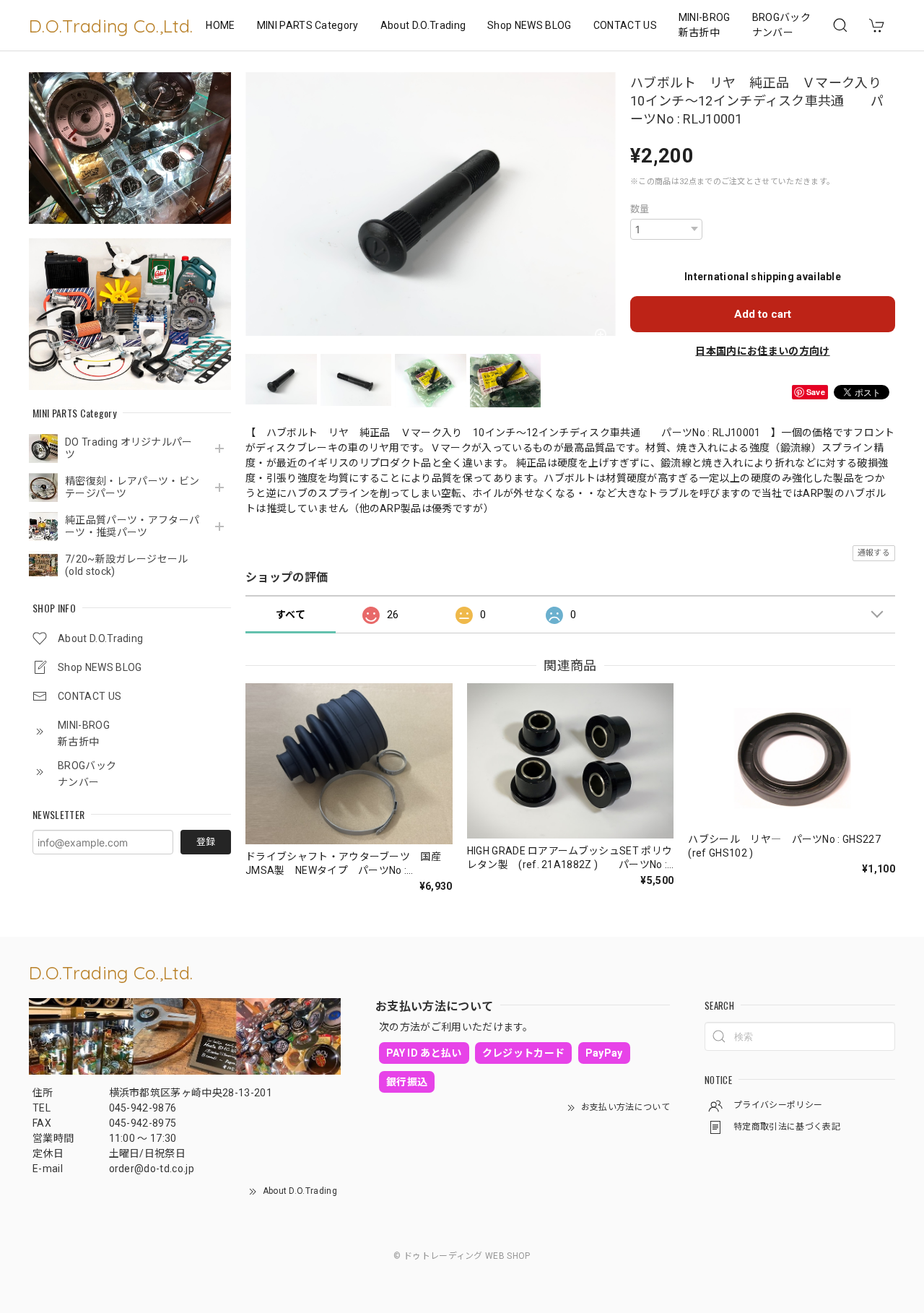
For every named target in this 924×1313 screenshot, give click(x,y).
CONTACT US (625, 25)
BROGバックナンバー (781, 25)
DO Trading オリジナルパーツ (129, 448)
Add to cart (762, 314)
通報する (874, 553)
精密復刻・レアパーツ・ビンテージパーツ (132, 487)
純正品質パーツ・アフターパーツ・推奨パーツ (132, 526)
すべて (290, 614)
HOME (220, 25)
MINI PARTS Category (308, 25)
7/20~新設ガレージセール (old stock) (126, 565)
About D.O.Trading (423, 25)
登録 (205, 841)
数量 (640, 209)
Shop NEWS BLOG (529, 25)
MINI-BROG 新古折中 (705, 25)
